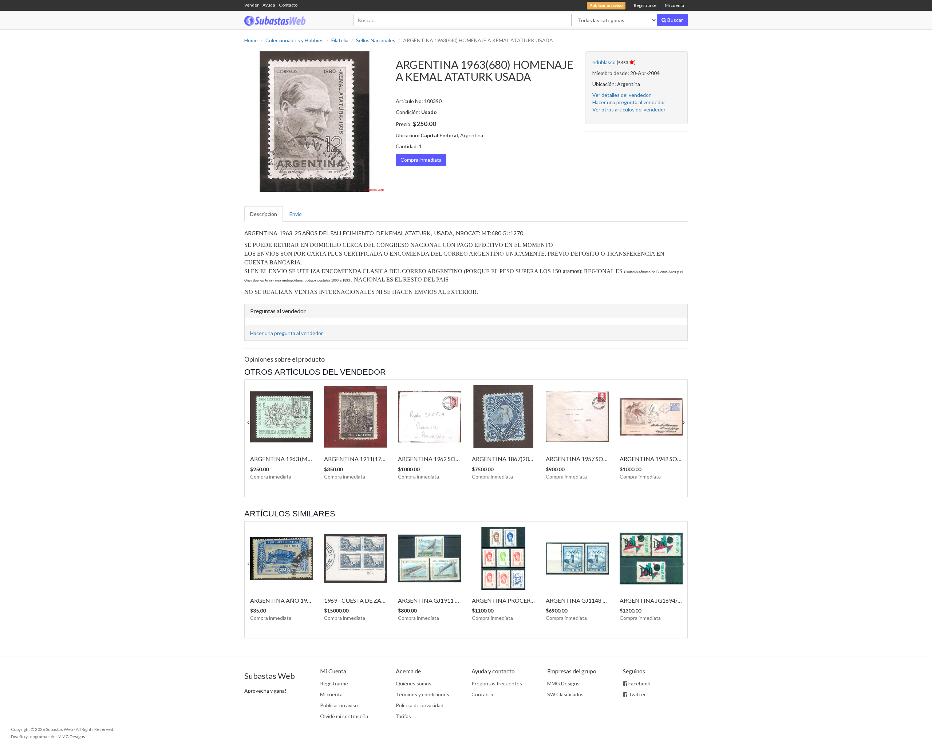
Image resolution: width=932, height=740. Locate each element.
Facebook (638, 683)
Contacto (288, 5)
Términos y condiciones (422, 694)
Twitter (636, 694)
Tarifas (403, 716)
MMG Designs (563, 683)
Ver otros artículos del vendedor (629, 109)
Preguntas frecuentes (496, 683)
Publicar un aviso (339, 705)
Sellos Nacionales (375, 40)
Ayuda (268, 5)
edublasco (604, 62)
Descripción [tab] (263, 214)
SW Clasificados (565, 694)
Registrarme (334, 683)
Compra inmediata (421, 160)
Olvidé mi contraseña (344, 716)
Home (251, 40)
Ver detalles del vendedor (621, 95)
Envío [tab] (295, 214)
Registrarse (645, 5)
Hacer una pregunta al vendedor (628, 102)
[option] (314, 121)
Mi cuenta (674, 5)
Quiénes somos (413, 683)
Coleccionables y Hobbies (294, 40)
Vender (251, 5)
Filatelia (339, 40)
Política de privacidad (419, 705)
